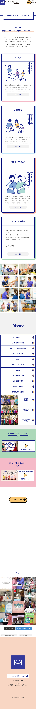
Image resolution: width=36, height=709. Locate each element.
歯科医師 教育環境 (18, 381)
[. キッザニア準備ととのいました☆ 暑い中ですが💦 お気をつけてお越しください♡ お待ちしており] (18, 595)
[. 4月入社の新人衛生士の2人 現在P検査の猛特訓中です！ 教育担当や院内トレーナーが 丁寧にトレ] (6, 619)
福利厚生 (18, 359)
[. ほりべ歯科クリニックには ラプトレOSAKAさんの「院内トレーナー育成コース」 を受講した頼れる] (18, 607)
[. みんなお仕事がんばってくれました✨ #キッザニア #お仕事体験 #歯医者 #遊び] (6, 595)
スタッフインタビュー (18, 375)
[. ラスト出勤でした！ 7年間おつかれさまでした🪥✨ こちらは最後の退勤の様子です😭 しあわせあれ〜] (30, 583)
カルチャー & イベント (18, 365)
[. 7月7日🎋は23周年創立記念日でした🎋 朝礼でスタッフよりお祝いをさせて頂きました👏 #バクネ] (30, 607)
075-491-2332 (18, 680)
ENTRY (28, 2)
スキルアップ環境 (18, 354)
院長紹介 (18, 370)
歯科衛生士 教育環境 (18, 386)
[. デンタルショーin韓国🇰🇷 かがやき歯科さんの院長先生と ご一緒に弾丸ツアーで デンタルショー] (18, 619)
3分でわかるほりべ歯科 (18, 343)
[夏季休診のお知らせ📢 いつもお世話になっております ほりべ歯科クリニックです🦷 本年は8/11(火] (6, 607)
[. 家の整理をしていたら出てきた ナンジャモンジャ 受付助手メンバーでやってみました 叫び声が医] (30, 619)
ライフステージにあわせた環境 (18, 348)
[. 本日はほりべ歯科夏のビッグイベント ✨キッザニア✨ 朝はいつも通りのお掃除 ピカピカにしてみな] (30, 595)
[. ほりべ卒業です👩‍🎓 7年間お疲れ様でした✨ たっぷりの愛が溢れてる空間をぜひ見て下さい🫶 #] (18, 583)
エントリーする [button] (18, 499)
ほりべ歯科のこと (18, 337)
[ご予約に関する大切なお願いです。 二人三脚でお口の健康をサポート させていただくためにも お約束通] (6, 583)
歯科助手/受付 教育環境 (18, 392)
